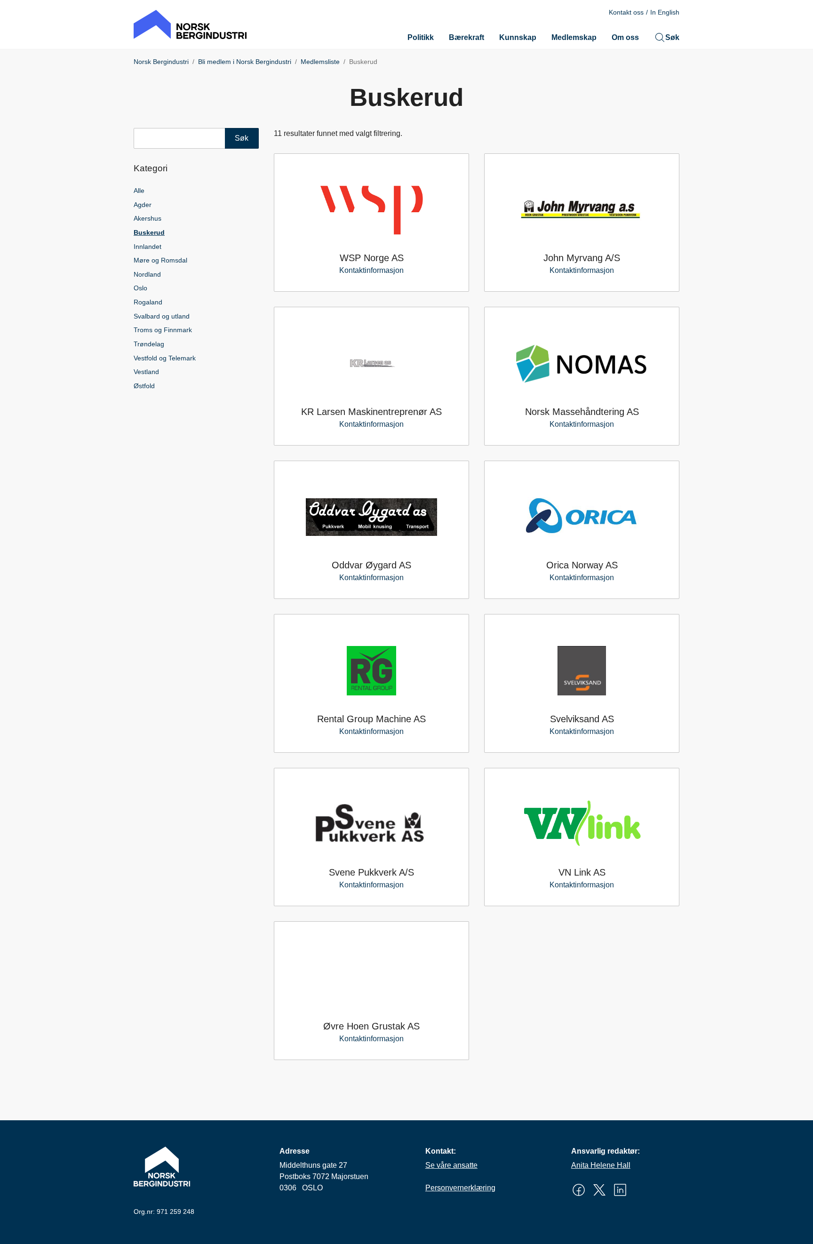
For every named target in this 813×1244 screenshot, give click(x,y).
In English (664, 12)
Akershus (147, 218)
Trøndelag (149, 344)
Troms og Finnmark (163, 330)
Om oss (625, 37)
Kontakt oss (626, 12)
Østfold (144, 386)
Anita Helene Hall (600, 1165)
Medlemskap (574, 37)
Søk (672, 37)
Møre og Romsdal (160, 260)
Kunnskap (517, 37)
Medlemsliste (320, 61)
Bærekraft (466, 37)
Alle (139, 190)
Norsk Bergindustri (161, 61)
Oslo (140, 288)
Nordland (147, 274)
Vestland (146, 371)
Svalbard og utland (162, 316)
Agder (142, 204)
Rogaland (148, 302)
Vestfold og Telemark (165, 358)
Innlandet (147, 246)
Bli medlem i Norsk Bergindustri (244, 61)
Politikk (420, 37)
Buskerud (149, 232)
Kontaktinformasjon (371, 270)
